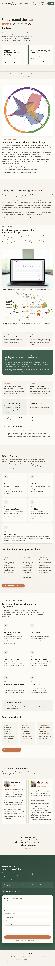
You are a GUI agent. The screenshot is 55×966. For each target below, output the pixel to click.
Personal (21, 3)
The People (34, 3)
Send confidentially (27, 937)
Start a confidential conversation (13, 585)
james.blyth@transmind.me (13, 891)
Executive (27, 3)
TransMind (7, 3)
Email (5, 910)
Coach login (42, 3)
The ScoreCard (13, 3)
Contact (50, 3)
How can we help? (8, 924)
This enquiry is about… (9, 917)
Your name (6, 904)
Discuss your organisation (11, 749)
